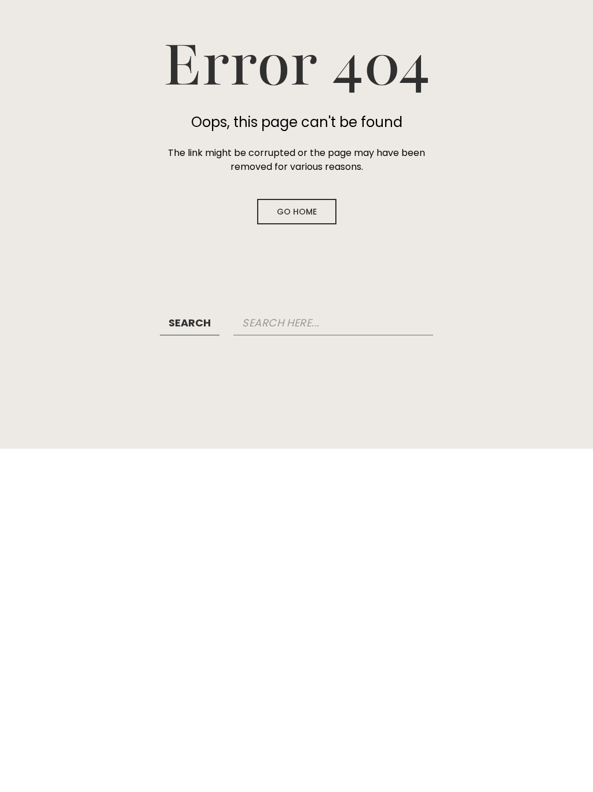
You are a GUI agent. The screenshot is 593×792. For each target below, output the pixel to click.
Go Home (297, 211)
